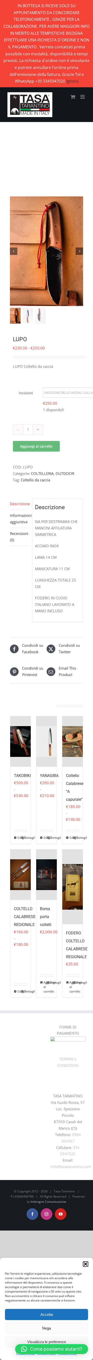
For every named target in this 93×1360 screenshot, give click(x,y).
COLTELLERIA (42, 473)
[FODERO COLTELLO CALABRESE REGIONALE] (72, 886)
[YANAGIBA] (46, 741)
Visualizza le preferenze (46, 1342)
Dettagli (25, 837)
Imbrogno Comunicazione (48, 1202)
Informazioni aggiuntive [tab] (19, 518)
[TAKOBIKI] (20, 741)
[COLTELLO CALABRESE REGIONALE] (20, 874)
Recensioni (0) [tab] (19, 536)
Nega (46, 1328)
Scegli (18, 837)
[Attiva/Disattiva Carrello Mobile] (72, 96)
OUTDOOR (65, 473)
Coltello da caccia (35, 479)
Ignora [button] (72, 81)
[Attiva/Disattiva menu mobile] (83, 96)
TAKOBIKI (22, 775)
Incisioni (26, 393)
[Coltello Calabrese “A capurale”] (72, 741)
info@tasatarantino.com (70, 1166)
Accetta (46, 1314)
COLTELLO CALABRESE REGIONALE (24, 916)
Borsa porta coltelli (45, 916)
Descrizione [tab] (19, 503)
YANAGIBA (49, 775)
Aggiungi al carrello (36, 446)
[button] (85, 1264)
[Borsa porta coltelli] (46, 874)
